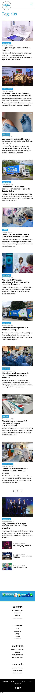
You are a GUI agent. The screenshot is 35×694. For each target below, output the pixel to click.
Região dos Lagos (17, 668)
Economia (17, 613)
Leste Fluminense (17, 654)
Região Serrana (17, 670)
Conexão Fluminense (6, 5)
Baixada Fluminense (17, 649)
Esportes (17, 615)
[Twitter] (20, 688)
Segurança (17, 631)
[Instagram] (15, 688)
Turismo (17, 636)
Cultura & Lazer (17, 610)
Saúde (17, 628)
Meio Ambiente (17, 618)
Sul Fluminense (17, 673)
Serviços (17, 634)
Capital (17, 652)
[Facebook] (18, 688)
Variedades (17, 639)
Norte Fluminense (17, 657)
